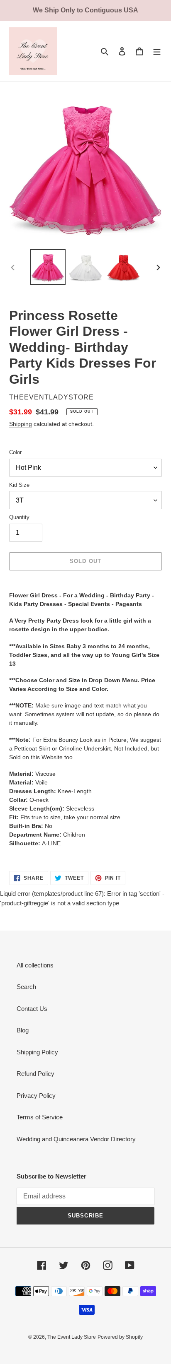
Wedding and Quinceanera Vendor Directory (76, 1139)
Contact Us (32, 1008)
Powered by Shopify (120, 1337)
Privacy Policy (36, 1095)
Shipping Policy (37, 1052)
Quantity (19, 517)
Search (26, 986)
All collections (35, 965)
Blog (23, 1030)
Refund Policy (35, 1073)
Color (15, 452)
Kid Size (19, 485)
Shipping (20, 424)
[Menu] (157, 51)
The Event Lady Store (71, 1337)
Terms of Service (40, 1117)
